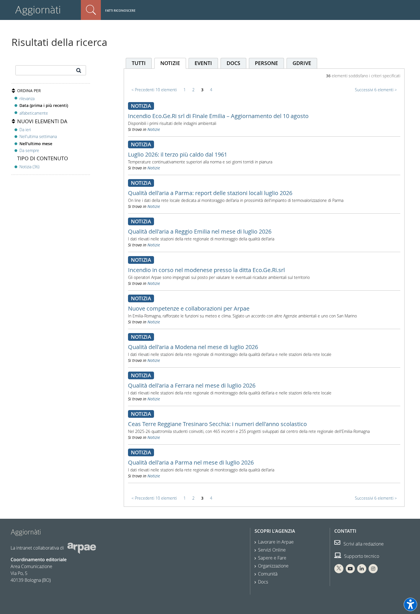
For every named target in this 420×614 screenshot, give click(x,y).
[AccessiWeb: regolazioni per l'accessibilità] (410, 604)
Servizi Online (272, 550)
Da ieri (25, 129)
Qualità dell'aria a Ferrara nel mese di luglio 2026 (191, 385)
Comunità (267, 574)
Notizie (153, 129)
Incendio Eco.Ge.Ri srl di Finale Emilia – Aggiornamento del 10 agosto (218, 116)
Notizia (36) (29, 166)
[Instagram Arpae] (373, 569)
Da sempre (29, 150)
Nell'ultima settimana (38, 136)
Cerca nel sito (91, 10)
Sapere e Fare (272, 558)
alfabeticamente (33, 113)
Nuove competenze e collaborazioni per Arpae (188, 308)
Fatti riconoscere (120, 10)
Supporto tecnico (361, 556)
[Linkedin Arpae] (361, 569)
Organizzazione (273, 566)
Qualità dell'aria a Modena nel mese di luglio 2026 (193, 347)
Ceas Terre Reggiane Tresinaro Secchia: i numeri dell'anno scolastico (217, 424)
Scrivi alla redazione (363, 544)
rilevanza (27, 98)
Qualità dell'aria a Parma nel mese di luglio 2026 (191, 462)
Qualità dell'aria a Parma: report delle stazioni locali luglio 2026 (210, 193)
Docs (263, 582)
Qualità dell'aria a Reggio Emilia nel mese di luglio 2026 (199, 231)
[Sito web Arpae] (81, 548)
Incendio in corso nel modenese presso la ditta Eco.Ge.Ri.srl (206, 270)
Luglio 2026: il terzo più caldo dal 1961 (177, 154)
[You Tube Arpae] (350, 569)
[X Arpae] (338, 569)
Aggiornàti (38, 10)
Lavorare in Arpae (276, 542)
